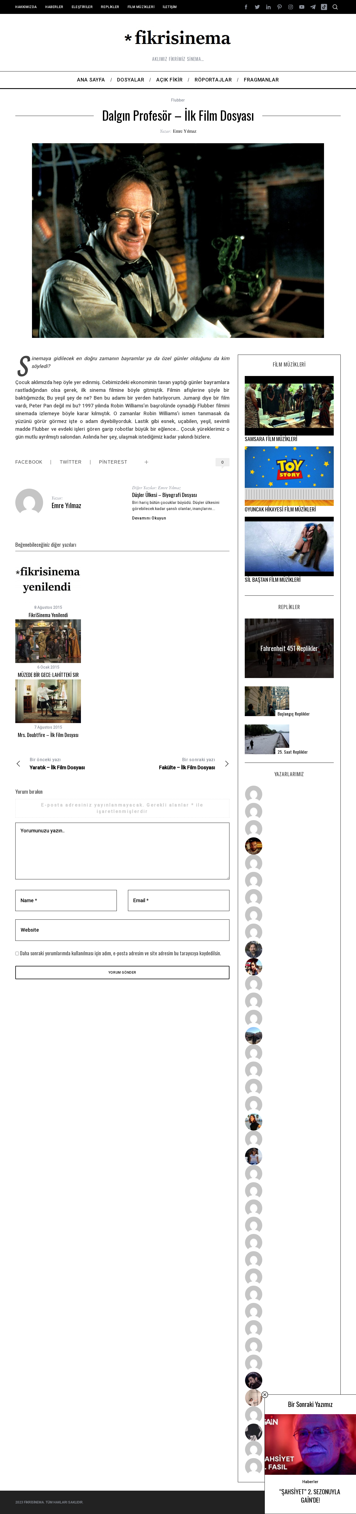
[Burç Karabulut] (289, 932)
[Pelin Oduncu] (289, 1121)
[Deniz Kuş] (289, 846)
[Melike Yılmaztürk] (289, 1277)
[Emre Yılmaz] (289, 1053)
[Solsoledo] (289, 1259)
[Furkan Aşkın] (289, 1070)
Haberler (54, 7)
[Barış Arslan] (289, 949)
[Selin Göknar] (289, 1156)
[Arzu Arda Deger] (289, 897)
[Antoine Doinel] (289, 984)
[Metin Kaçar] (289, 863)
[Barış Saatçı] (289, 1346)
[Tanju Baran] (289, 828)
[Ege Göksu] (289, 1190)
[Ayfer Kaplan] (289, 966)
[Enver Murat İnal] (289, 1225)
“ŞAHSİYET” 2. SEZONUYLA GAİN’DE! (310, 1495)
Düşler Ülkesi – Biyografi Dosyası (164, 495)
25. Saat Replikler (293, 751)
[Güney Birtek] (289, 1380)
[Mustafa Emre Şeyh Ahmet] (289, 1087)
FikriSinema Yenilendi (48, 615)
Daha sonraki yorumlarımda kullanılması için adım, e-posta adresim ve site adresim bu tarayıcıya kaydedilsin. (120, 953)
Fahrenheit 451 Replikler (289, 648)
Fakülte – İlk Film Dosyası (187, 763)
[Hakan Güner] (289, 1173)
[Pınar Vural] (289, 1294)
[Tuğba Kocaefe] (289, 915)
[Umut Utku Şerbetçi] (289, 1104)
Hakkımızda (26, 7)
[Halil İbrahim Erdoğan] (289, 811)
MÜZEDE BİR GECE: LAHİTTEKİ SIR (48, 674)
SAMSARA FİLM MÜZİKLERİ (271, 439)
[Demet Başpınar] (289, 1018)
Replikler (110, 7)
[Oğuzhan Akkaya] (289, 1242)
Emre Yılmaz (184, 131)
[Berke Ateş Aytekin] (289, 1139)
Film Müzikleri (141, 7)
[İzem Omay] (289, 1208)
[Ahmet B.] (289, 794)
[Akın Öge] (289, 1001)
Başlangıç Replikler (294, 713)
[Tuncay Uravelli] (289, 1035)
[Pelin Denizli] (289, 1311)
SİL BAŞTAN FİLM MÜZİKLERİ (273, 579)
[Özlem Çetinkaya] (289, 880)
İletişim (170, 7)
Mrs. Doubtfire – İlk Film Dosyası (48, 734)
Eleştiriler (82, 7)
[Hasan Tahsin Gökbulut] (289, 1363)
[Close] (264, 1394)
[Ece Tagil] (289, 1328)
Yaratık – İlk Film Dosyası (57, 763)
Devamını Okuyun (149, 518)
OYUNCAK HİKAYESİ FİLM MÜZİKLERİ (280, 509)
